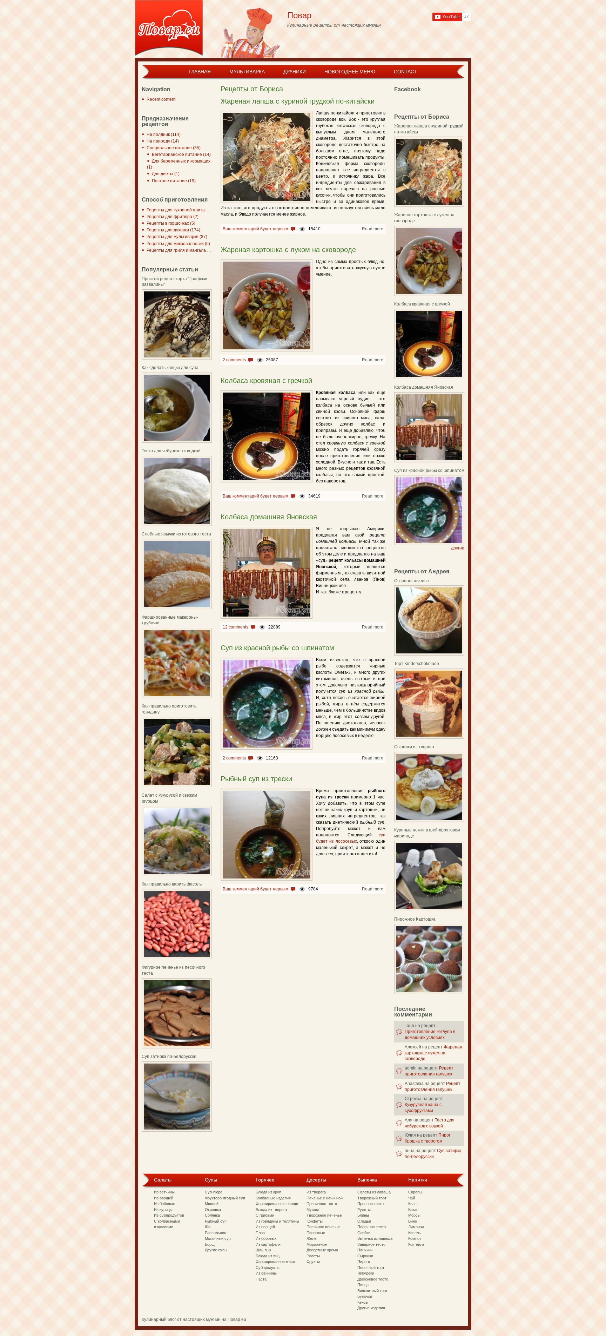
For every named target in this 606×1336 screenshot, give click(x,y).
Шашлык (263, 1250)
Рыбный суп (216, 1221)
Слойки (363, 1233)
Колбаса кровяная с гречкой (266, 380)
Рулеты (313, 1256)
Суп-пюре (213, 1192)
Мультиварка (247, 71)
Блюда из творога (271, 1209)
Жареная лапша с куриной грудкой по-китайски (298, 101)
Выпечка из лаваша (374, 1238)
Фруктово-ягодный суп (225, 1198)
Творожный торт (371, 1198)
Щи (207, 1227)
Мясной (211, 1204)
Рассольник (215, 1233)
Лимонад (416, 1227)
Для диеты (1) (166, 173)
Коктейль (416, 1244)
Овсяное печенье (411, 580)
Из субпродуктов (169, 1215)
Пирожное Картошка (415, 919)
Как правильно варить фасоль (172, 884)
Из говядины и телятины (277, 1221)
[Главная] (169, 29)
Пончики (364, 1250)
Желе (311, 1238)
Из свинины (266, 1273)
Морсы (414, 1215)
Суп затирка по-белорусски (169, 1056)
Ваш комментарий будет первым (255, 228)
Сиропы (415, 1192)
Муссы (313, 1209)
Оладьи (364, 1221)
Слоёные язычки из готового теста (176, 534)
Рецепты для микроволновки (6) (178, 243)
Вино (412, 1221)
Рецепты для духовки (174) (173, 230)
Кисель (414, 1233)
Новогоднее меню (349, 71)
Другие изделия (371, 1308)
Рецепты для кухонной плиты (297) (182, 210)
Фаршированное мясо (275, 1261)
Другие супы (216, 1250)
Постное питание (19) (174, 180)
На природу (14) (163, 141)
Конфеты (315, 1221)
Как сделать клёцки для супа (170, 367)
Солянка (212, 1215)
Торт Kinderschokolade (416, 663)
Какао (413, 1209)
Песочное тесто (371, 1227)
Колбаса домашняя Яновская (269, 517)
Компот (414, 1238)
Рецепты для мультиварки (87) (177, 236)
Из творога (316, 1192)
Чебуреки (365, 1273)
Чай (411, 1198)
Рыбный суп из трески (256, 779)
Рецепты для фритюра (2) (172, 216)
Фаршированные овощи (277, 1204)
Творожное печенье (324, 1215)
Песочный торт (370, 1267)
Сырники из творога (414, 746)
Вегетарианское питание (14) (181, 154)
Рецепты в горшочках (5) (171, 223)
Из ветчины (164, 1192)
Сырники (365, 1256)
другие (457, 548)
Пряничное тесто (322, 1204)
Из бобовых (164, 1204)
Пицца (363, 1285)
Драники (294, 71)
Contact (405, 71)
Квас (412, 1204)
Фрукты (313, 1261)
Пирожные (316, 1233)
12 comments (235, 627)
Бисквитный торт (372, 1291)
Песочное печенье (323, 1227)
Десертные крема (322, 1250)
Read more (372, 228)
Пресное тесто (370, 1204)
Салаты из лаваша (374, 1192)
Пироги (363, 1261)
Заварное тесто (371, 1244)
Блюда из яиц (268, 1256)
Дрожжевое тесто (372, 1279)
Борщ (210, 1244)
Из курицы (163, 1209)
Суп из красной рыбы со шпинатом (277, 648)
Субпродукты (268, 1267)
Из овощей (163, 1198)
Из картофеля (268, 1244)
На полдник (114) (164, 134)
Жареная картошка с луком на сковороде (288, 250)
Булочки (364, 1296)
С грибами (265, 1215)
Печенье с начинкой (325, 1198)
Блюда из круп (268, 1192)
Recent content (161, 99)
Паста (261, 1279)
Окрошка (213, 1209)
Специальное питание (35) (174, 147)
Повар (299, 15)
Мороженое (317, 1244)
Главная (200, 71)
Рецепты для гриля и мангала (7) (179, 250)
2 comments (234, 359)
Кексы (362, 1302)
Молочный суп (218, 1238)
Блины (363, 1215)
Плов (260, 1233)
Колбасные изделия (273, 1198)
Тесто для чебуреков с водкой (171, 450)
